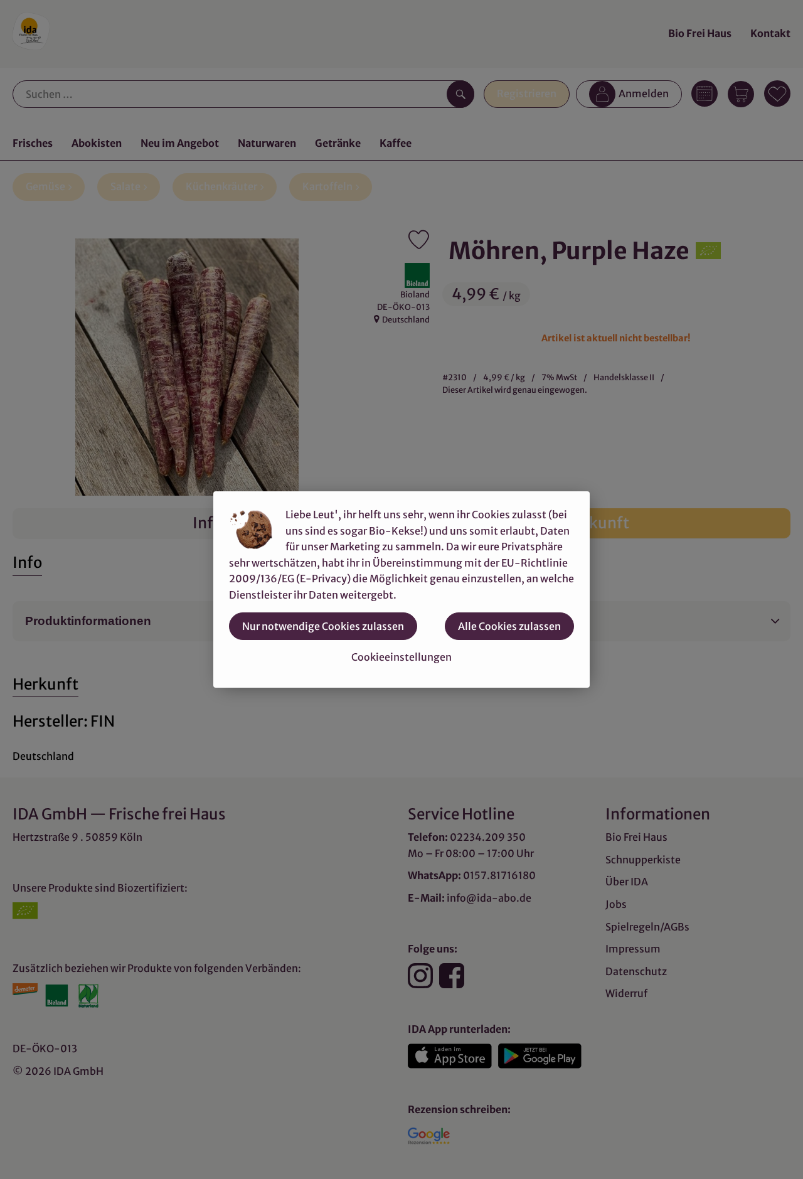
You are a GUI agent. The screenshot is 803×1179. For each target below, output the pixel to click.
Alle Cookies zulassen (509, 626)
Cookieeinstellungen (401, 657)
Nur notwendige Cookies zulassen (323, 626)
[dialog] (401, 589)
